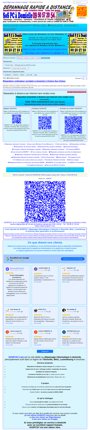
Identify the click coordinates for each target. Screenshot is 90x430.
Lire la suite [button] (37, 282)
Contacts (15, 74)
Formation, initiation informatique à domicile (27, 149)
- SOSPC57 (48, 178)
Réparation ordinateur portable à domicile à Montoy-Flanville (32, 237)
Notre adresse (62, 157)
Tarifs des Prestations (26, 25)
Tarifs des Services (62, 144)
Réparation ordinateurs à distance (54, 149)
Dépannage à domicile (55, 25)
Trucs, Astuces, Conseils (39, 152)
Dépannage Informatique (11, 25)
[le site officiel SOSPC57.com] (37, 415)
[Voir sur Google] (35, 269)
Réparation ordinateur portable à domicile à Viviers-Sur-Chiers (34, 81)
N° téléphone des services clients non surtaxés (28, 160)
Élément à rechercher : (9, 58)
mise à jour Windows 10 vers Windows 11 (41, 144)
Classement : (7, 68)
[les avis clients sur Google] (46, 419)
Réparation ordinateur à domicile (15, 144)
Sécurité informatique (71, 146)
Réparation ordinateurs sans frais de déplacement (65, 152)
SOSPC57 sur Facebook (76, 162)
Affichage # (78, 78)
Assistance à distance (40, 25)
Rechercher (45, 58)
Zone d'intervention (48, 157)
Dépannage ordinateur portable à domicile (64, 154)
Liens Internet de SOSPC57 (20, 152)
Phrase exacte (32, 65)
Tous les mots (9, 65)
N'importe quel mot (20, 65)
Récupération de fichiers (78, 144)
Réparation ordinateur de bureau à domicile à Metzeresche (26, 235)
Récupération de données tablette (25, 146)
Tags (35, 74)
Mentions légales (73, 160)
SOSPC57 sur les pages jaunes (56, 162)
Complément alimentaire (35, 165)
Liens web (29, 74)
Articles (22, 74)
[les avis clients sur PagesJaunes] (46, 417)
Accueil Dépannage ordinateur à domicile (15, 2)
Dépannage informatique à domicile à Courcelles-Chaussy (53, 234)
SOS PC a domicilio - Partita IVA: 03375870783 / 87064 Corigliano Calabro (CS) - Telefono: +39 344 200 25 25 (45, 175)
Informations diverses (71, 25)
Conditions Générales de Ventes (55, 160)
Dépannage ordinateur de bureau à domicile (26, 157)
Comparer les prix (75, 157)
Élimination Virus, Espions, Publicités (50, 146)
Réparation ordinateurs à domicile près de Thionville (32, 154)
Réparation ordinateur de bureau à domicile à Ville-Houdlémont (62, 237)
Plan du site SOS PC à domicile (55, 165)
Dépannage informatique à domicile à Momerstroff (53, 235)
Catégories (8, 74)
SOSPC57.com (16, 357)
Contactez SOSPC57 (9, 29)
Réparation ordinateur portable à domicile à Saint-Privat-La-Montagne (21, 234)
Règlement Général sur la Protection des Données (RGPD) (26, 162)
